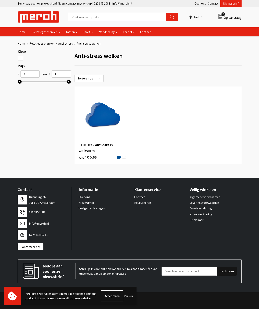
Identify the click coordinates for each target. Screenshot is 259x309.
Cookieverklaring (201, 208)
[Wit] (20, 58)
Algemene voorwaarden (205, 197)
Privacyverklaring (201, 214)
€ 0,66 (87, 157)
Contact (213, 3)
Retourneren (142, 202)
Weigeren (128, 295)
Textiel (127, 32)
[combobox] (117, 17)
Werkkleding (106, 32)
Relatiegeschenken (44, 32)
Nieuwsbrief (231, 3)
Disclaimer (196, 220)
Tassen (70, 32)
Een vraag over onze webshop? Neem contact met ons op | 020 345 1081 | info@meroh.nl (75, 3)
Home (22, 32)
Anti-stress (65, 43)
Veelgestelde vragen (92, 208)
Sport (86, 32)
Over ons (200, 3)
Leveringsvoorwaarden (204, 202)
